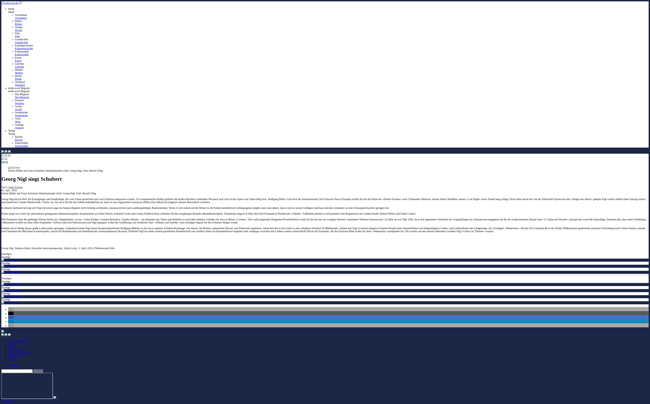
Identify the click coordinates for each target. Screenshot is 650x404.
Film (17, 36)
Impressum (14, 356)
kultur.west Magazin (19, 91)
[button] (11, 309)
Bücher (19, 139)
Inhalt (11, 11)
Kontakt (12, 344)
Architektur (21, 18)
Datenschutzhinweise (19, 353)
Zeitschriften (21, 146)
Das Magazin (22, 97)
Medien (19, 72)
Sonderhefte (21, 115)
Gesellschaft (21, 42)
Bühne (18, 24)
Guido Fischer (15, 187)
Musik (18, 79)
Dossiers (19, 103)
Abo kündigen (16, 350)
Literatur (19, 66)
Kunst (18, 60)
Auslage (19, 127)
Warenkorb (7, 401)
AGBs (11, 359)
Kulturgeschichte (24, 48)
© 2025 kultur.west (18, 341)
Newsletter (14, 365)
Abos (18, 121)
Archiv (18, 109)
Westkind (20, 85)
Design (19, 30)
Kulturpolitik (22, 54)
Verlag (11, 133)
